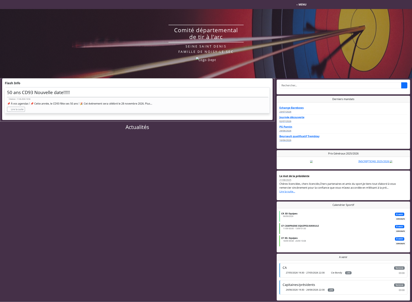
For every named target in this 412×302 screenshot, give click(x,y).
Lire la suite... (287, 191)
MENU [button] (302, 4)
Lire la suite (16, 109)
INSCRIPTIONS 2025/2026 (374, 161)
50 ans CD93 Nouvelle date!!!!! (38, 92)
